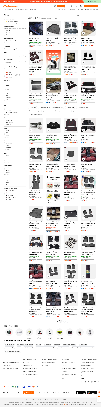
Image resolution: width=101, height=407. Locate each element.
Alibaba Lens (6, 392)
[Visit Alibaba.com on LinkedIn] (85, 382)
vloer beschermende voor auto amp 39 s (46, 347)
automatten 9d (84, 344)
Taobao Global (57, 399)
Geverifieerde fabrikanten (48, 362)
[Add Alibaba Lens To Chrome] (28, 392)
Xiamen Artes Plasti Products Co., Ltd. (88, 43)
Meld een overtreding (67, 378)
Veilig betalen (26, 362)
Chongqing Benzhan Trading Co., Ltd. (36, 142)
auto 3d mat (33, 107)
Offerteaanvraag (46, 365)
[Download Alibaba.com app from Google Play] (92, 392)
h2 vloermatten (10, 344)
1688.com (34, 399)
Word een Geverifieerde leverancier (87, 372)
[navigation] (15, 168)
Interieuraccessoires (61, 15)
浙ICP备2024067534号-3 (91, 404)
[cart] (76, 6)
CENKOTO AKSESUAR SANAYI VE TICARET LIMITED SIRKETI (71, 73)
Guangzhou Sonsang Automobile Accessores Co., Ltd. (88, 140)
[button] (55, 6)
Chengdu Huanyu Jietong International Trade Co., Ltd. (36, 73)
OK (23, 55)
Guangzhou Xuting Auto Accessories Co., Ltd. (36, 102)
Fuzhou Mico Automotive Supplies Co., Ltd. (71, 140)
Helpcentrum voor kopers (68, 362)
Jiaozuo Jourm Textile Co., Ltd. (71, 199)
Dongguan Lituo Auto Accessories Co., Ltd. (36, 197)
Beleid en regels (27, 378)
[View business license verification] (64, 404)
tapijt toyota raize (48, 111)
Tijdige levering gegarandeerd (30, 368)
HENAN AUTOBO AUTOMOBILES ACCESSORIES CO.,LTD (88, 169)
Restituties (64, 371)
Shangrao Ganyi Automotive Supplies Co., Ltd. (53, 169)
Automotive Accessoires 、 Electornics (43, 15)
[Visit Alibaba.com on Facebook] (82, 382)
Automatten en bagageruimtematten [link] (77, 15)
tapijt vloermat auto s (64, 347)
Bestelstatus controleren (87, 368)
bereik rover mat (29, 347)
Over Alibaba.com (7, 359)
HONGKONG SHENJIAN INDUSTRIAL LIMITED (36, 169)
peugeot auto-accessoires (70, 344)
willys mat (57, 344)
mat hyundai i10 (77, 111)
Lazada (50, 399)
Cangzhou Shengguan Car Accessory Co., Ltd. (71, 43)
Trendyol (67, 399)
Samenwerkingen (85, 375)
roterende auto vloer (83, 107)
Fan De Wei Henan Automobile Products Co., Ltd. (53, 100)
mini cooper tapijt (59, 107)
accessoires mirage (35, 111)
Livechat (64, 365)
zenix (19, 347)
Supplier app (48, 392)
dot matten (48, 344)
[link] (99, 392)
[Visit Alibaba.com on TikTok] (98, 382)
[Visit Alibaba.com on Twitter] (89, 382)
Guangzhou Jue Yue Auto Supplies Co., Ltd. (88, 102)
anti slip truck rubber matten (63, 111)
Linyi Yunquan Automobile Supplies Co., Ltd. (36, 45)
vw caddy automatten (45, 107)
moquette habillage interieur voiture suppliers (84, 347)
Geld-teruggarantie (27, 365)
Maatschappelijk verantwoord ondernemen (10, 369)
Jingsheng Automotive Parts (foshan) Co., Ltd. (71, 169)
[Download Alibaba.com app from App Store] (81, 392)
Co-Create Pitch (7, 365)
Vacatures (5, 372)
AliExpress (28, 399)
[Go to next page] (66, 321)
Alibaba (30, 15)
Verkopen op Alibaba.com (87, 362)
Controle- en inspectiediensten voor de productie (30, 375)
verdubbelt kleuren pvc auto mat (25, 344)
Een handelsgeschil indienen (69, 368)
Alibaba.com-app (70, 392)
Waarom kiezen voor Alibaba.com (11, 362)
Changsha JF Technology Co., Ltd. (71, 102)
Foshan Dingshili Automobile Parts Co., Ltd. (53, 43)
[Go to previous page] (57, 321)
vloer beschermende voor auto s (14, 351)
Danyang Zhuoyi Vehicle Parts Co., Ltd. (53, 142)
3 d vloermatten (10, 347)
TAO (63, 399)
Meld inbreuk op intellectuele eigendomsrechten (69, 375)
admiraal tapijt (70, 107)
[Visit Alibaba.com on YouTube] (95, 382)
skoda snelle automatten (36, 114)
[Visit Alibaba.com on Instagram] (92, 382)
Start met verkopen (86, 365)
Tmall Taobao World (43, 399)
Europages (73, 399)
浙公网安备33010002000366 (76, 404)
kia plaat (39, 344)
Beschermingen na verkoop (29, 371)
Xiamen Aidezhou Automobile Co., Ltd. (88, 73)
